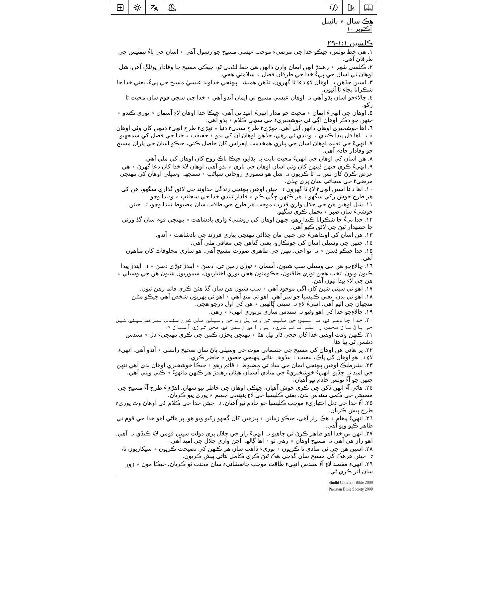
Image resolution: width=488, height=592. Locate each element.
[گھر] (368, 7)
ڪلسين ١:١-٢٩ (350, 43)
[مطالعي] (351, 6)
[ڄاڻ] (333, 6)
